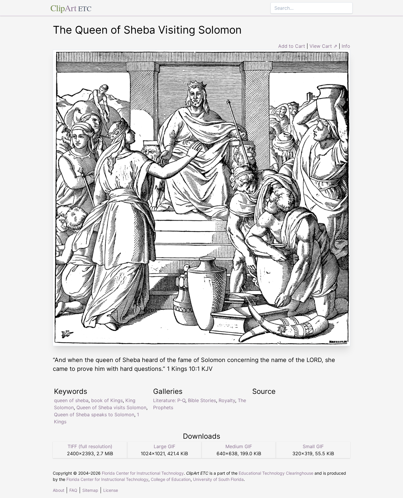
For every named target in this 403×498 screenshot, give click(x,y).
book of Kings (107, 400)
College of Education (171, 479)
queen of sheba (71, 400)
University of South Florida (218, 479)
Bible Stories (202, 400)
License (110, 490)
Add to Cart (291, 46)
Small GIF (313, 446)
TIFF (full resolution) (90, 446)
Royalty (227, 400)
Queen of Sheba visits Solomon (111, 407)
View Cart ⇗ (323, 46)
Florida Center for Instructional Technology (143, 473)
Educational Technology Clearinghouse (276, 473)
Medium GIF (238, 446)
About (58, 490)
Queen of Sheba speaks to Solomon (94, 414)
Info (346, 46)
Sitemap (90, 490)
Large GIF (164, 446)
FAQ (73, 490)
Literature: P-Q (169, 400)
